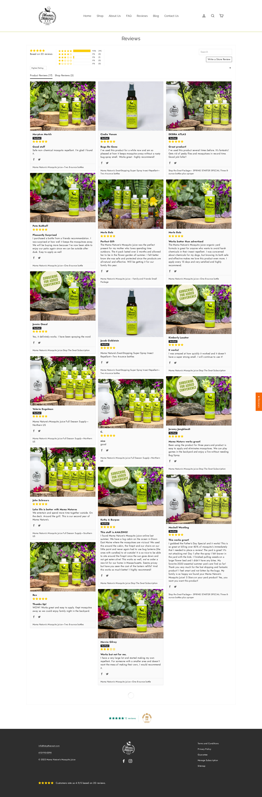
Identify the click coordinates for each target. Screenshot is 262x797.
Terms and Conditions (208, 743)
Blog (156, 15)
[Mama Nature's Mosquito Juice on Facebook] (124, 761)
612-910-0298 (45, 752)
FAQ (128, 15)
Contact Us (171, 15)
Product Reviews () (41, 75)
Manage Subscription (208, 760)
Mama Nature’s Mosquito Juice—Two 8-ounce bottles (58, 167)
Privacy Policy (204, 749)
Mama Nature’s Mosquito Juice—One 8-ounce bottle (58, 265)
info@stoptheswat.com (49, 745)
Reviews (142, 15)
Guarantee (203, 754)
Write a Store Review (219, 59)
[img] (41, 50)
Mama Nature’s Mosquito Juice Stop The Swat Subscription (61, 350)
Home (87, 15)
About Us (115, 15)
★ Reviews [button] (258, 402)
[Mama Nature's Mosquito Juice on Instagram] (130, 761)
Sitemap (201, 765)
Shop (100, 15)
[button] (65, 51)
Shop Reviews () (64, 75)
